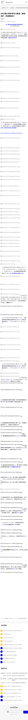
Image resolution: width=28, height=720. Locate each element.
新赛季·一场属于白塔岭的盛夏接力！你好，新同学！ (12, 696)
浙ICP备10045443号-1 (14, 714)
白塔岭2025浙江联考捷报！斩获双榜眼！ (10, 655)
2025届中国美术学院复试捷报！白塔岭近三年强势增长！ (13, 648)
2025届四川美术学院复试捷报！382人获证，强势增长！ (13, 644)
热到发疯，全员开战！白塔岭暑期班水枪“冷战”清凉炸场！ (13, 686)
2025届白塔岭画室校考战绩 (8, 641)
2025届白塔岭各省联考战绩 (8, 637)
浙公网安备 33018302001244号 (15, 712)
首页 (7, 7)
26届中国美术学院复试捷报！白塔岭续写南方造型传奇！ (13, 630)
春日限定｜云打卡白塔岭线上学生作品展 (13, 618)
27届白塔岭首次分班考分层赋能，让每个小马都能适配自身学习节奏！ (13, 689)
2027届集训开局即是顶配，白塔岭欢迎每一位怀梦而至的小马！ (13, 700)
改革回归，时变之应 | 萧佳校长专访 (9, 662)
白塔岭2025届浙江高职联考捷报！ (9, 658)
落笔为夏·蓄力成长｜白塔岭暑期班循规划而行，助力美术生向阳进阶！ (13, 693)
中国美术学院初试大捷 (7, 634)
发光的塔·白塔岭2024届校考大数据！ (9, 651)
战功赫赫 (12, 7)
